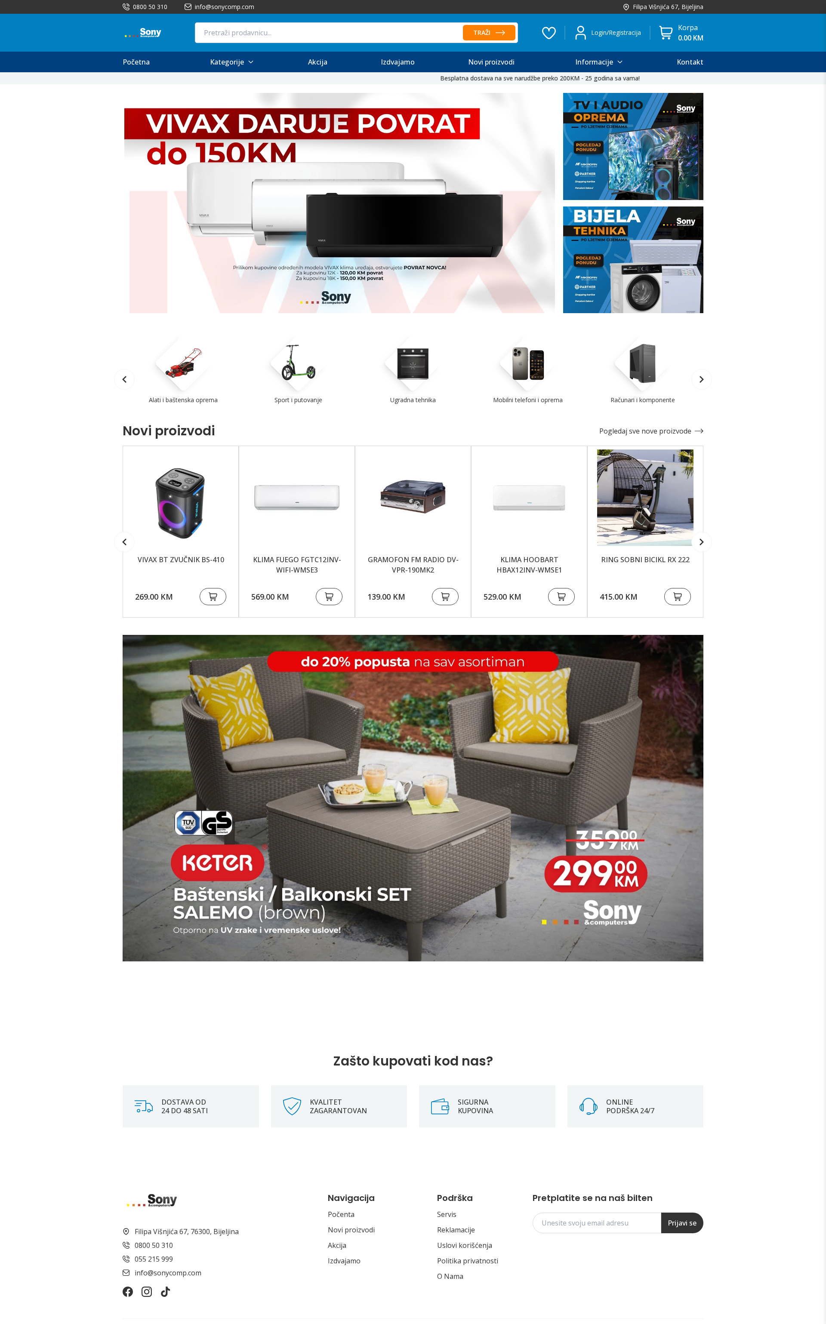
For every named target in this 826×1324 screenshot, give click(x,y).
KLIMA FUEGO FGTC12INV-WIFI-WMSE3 (297, 565)
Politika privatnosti (467, 1260)
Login (599, 32)
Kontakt (690, 62)
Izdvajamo (344, 1260)
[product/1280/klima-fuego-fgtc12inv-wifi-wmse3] (296, 497)
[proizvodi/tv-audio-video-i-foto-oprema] (633, 146)
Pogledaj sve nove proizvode (645, 431)
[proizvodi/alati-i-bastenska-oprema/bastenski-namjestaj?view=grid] (413, 798)
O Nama (450, 1276)
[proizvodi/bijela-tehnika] (633, 260)
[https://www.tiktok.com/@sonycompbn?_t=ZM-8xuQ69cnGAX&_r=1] (165, 1292)
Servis (446, 1214)
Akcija (337, 1245)
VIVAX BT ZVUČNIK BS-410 (181, 559)
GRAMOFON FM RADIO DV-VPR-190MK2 (413, 565)
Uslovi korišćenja (464, 1245)
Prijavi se (682, 1223)
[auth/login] (549, 33)
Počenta (341, 1214)
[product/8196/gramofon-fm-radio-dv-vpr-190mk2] (413, 497)
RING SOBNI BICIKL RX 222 (645, 559)
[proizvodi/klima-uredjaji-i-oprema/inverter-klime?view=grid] (339, 203)
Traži (481, 32)
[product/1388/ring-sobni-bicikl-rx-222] (645, 497)
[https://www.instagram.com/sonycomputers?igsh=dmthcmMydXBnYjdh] (147, 1292)
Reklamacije (456, 1230)
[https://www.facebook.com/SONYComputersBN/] (128, 1292)
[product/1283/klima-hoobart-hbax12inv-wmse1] (529, 497)
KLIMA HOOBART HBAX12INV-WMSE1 (529, 565)
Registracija (625, 32)
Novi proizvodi (351, 1230)
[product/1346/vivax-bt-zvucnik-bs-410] (180, 497)
